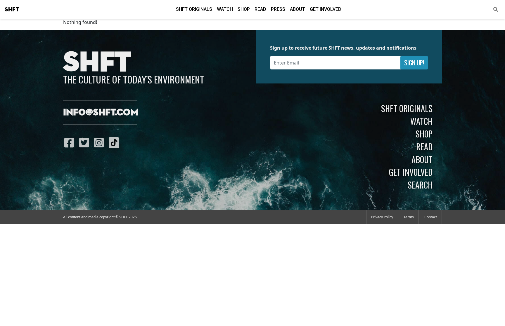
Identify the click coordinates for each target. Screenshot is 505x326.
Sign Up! (414, 62)
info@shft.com (100, 112)
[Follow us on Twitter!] (85, 142)
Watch (225, 9)
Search (420, 185)
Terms (409, 217)
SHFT (12, 10)
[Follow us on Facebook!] (70, 142)
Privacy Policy (382, 217)
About (297, 9)
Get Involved (325, 9)
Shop (244, 9)
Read (260, 9)
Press (278, 9)
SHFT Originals (194, 9)
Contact (430, 217)
